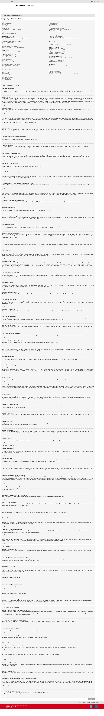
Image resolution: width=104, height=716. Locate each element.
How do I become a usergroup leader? (56, 28)
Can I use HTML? (5, 72)
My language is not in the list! (7, 42)
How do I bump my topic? (7, 66)
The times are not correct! (7, 40)
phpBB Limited (39, 664)
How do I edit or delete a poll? (8, 57)
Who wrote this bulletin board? (55, 71)
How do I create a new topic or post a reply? (11, 51)
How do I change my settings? (8, 37)
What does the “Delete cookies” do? (9, 33)
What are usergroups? (53, 25)
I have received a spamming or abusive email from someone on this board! (63, 38)
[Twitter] (91, 706)
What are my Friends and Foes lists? (56, 43)
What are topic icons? (6, 80)
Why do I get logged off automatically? (9, 32)
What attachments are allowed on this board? (58, 65)
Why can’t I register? (6, 25)
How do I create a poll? (6, 55)
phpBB (44, 210)
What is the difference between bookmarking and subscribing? (61, 57)
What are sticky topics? (6, 78)
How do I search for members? (55, 52)
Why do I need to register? (7, 23)
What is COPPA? (5, 24)
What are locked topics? (7, 79)
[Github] (94, 706)
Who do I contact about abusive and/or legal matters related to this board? (63, 73)
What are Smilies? (5, 73)
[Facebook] (96, 706)
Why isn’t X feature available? (55, 72)
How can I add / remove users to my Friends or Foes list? (60, 44)
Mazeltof (14, 706)
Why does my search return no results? (57, 49)
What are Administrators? (54, 23)
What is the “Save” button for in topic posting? (11, 64)
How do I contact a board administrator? (57, 75)
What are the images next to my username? (10, 43)
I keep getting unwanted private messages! (57, 37)
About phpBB (5, 665)
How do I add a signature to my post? (9, 54)
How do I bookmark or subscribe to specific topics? (59, 59)
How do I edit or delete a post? (8, 52)
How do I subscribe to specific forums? (56, 60)
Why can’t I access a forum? (7, 59)
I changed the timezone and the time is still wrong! (12, 41)
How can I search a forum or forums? (56, 48)
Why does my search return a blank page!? (57, 51)
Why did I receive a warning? (8, 61)
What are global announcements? (8, 75)
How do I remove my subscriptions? (56, 61)
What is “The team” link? (54, 32)
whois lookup (5, 681)
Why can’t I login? (5, 28)
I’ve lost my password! (6, 30)
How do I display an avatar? (7, 44)
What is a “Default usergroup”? (55, 30)
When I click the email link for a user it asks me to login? (13, 47)
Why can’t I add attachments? (8, 60)
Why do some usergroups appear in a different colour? (60, 29)
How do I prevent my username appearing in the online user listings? (15, 38)
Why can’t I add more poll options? (9, 56)
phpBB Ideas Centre (61, 672)
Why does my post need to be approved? (10, 65)
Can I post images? (6, 74)
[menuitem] (6, 1)
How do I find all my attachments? (55, 67)
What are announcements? (7, 77)
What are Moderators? (53, 24)
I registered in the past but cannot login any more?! (12, 29)
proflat (9, 706)
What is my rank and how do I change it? (10, 46)
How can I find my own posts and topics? (57, 53)
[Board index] (10, 8)
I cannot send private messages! (55, 36)
